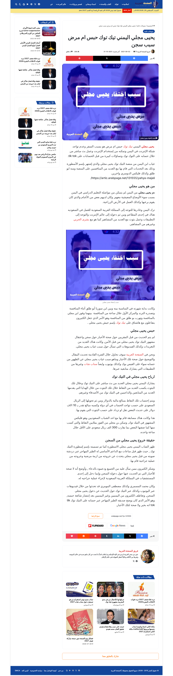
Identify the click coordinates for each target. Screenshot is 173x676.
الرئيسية (150, 26)
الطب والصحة (106, 4)
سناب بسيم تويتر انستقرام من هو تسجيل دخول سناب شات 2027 (81, 600)
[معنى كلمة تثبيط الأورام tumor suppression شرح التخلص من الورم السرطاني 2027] (49, 31)
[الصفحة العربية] (147, 4)
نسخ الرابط (95, 516)
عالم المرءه (61, 4)
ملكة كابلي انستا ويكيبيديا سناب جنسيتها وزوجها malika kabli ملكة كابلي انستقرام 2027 (142, 629)
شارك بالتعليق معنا (110, 656)
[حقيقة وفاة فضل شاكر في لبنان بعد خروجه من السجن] (49, 84)
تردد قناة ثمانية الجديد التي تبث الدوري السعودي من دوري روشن (46, 144)
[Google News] (118, 525)
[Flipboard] (96, 526)
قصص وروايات (76, 4)
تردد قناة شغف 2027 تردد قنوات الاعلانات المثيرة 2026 (143, 600)
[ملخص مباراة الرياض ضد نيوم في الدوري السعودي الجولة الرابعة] (25, 157)
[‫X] (133, 561)
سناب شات (90, 364)
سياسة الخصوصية (36, 671)
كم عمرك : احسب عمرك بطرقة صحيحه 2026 (105, 10)
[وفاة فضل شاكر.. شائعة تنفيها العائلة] (49, 73)
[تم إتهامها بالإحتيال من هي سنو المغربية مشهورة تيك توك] (110, 589)
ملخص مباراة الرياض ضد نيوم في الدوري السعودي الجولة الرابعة (45, 157)
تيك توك (127, 146)
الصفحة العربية (134, 354)
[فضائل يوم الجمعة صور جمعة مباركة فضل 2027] (79, 622)
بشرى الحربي (81, 219)
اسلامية (126, 4)
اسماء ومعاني (91, 4)
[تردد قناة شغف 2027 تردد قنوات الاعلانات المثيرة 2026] (141, 589)
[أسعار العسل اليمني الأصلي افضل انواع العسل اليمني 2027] (49, 48)
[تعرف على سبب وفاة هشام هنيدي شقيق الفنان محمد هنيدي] (110, 616)
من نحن (60, 671)
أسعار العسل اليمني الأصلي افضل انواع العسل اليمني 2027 (30, 45)
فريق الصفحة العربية (143, 52)
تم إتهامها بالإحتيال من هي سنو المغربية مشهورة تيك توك (113, 600)
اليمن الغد (25, 671)
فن (51, 4)
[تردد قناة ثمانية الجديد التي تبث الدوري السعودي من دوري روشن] (25, 145)
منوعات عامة (141, 26)
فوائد (116, 4)
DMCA (17, 671)
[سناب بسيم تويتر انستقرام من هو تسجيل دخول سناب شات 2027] (79, 589)
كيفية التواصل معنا (50, 671)
